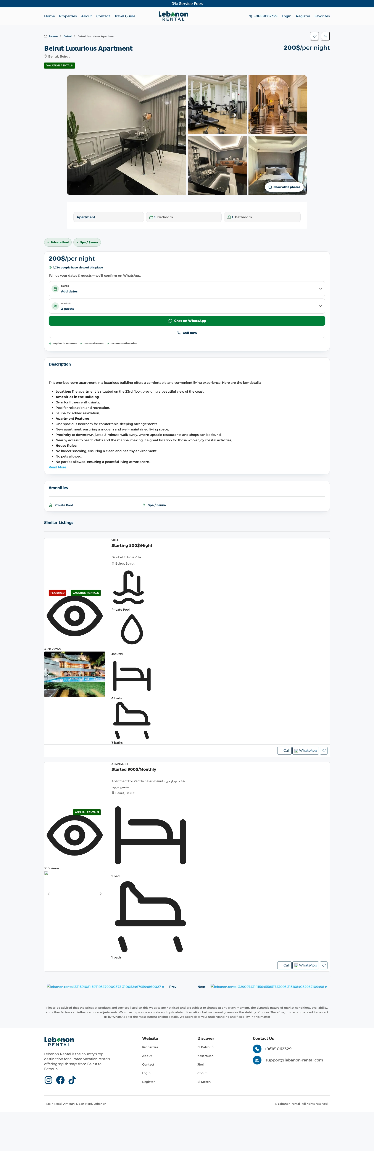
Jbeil (201, 1064)
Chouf (201, 1073)
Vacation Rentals (59, 65)
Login (146, 1073)
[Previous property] (105, 987)
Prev (172, 987)
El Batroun (205, 1047)
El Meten (204, 1082)
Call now (190, 333)
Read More (57, 467)
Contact (103, 16)
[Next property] (269, 987)
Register (148, 1082)
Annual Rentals (87, 812)
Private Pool (64, 505)
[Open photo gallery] (126, 135)
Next (201, 987)
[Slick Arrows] (48, 674)
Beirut (67, 36)
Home (49, 16)
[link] (74, 674)
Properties (68, 16)
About (86, 16)
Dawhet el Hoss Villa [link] (126, 557)
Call (287, 750)
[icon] (50, 1080)
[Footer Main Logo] (59, 1041)
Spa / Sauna (157, 505)
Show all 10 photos (287, 187)
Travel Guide (124, 16)
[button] (314, 36)
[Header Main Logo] (173, 16)
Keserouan (205, 1056)
